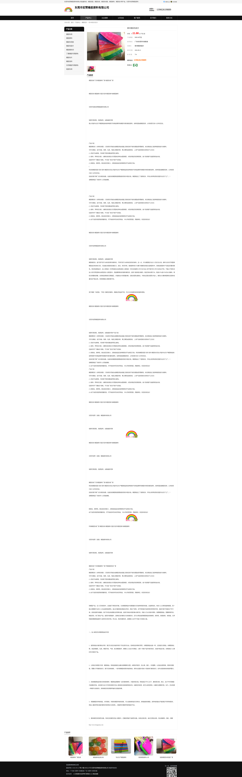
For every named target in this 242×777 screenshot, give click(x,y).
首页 (72, 18)
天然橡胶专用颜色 (72, 65)
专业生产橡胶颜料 (75, 757)
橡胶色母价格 (166, 757)
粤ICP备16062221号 (85, 768)
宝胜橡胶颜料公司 (98, 757)
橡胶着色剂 (70, 50)
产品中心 (88, 18)
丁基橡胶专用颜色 (72, 53)
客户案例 (137, 18)
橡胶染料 (69, 61)
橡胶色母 (69, 34)
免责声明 (82, 774)
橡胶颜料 (69, 38)
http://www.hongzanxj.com (96, 725)
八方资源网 (76, 774)
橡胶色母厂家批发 (143, 757)
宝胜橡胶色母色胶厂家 (121, 757)
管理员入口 (89, 774)
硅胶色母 (69, 69)
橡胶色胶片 (70, 46)
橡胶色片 (84, 22)
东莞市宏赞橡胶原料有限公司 (99, 768)
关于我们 (153, 18)
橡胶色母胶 (70, 42)
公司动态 (121, 18)
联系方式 (169, 18)
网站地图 (95, 774)
